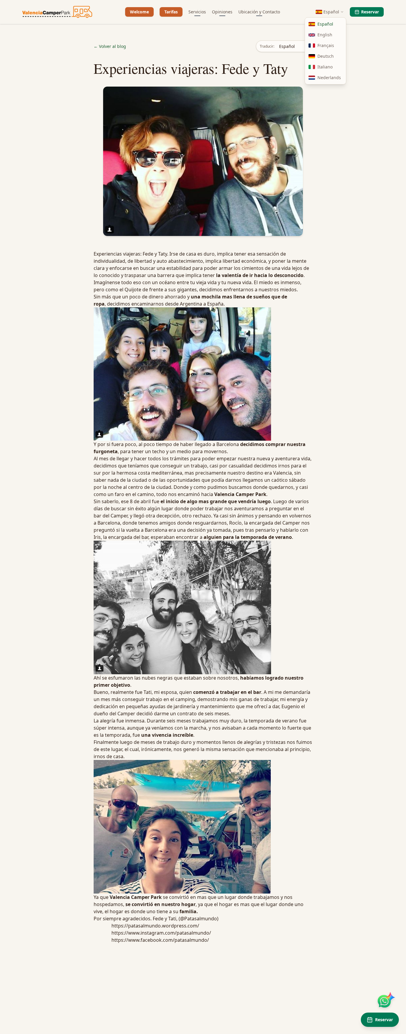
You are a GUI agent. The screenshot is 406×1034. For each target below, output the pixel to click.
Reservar (370, 12)
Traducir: (267, 46)
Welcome (139, 12)
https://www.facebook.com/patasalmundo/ (160, 940)
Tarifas (171, 12)
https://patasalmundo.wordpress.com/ (155, 925)
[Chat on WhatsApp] (384, 1000)
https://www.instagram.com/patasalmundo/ (161, 933)
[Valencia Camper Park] (57, 12)
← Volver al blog (110, 46)
